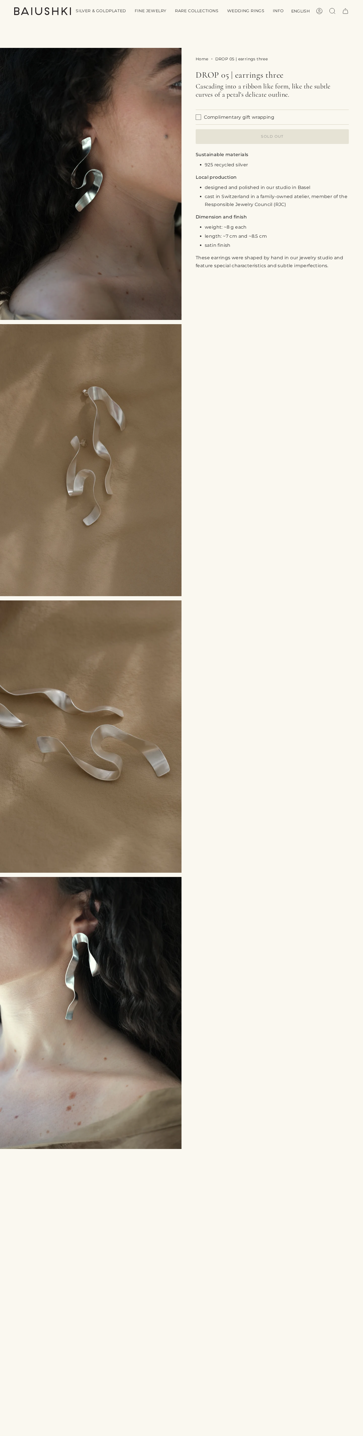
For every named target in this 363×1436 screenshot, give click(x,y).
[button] (100, 11)
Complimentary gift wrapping (239, 117)
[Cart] (345, 11)
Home (202, 58)
